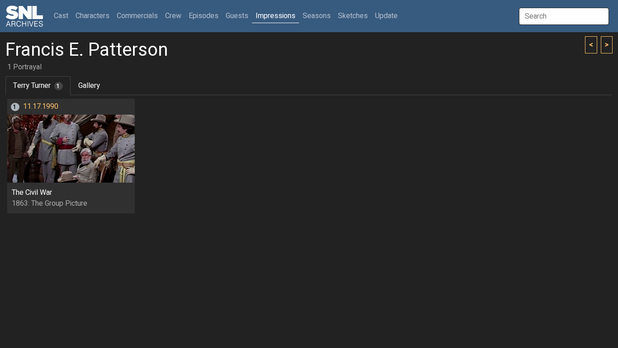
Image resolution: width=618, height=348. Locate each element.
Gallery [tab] (89, 85)
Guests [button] (237, 15)
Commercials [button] (137, 15)
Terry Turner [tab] (36, 85)
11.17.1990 (40, 106)
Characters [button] (92, 15)
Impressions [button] (275, 15)
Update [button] (386, 15)
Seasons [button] (317, 15)
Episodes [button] (204, 15)
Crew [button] (173, 15)
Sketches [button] (353, 15)
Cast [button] (63, 15)
